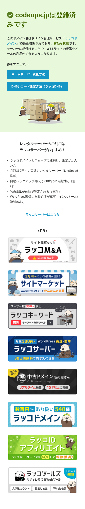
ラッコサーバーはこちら (42, 214)
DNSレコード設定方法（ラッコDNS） (37, 86)
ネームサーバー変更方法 (28, 74)
